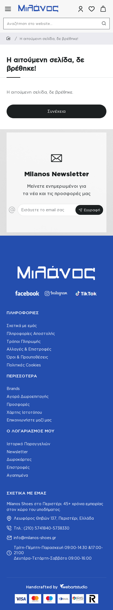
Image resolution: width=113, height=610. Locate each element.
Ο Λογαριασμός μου (30, 431)
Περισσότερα (22, 376)
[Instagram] (56, 293)
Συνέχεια (56, 111)
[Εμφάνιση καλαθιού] (103, 9)
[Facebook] (27, 293)
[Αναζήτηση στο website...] (103, 23)
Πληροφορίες (23, 312)
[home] (9, 38)
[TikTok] (86, 293)
